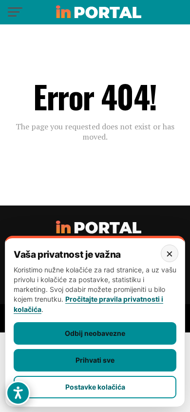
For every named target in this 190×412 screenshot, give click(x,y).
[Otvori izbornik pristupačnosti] (18, 393)
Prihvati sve (95, 360)
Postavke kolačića (95, 387)
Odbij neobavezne (95, 333)
